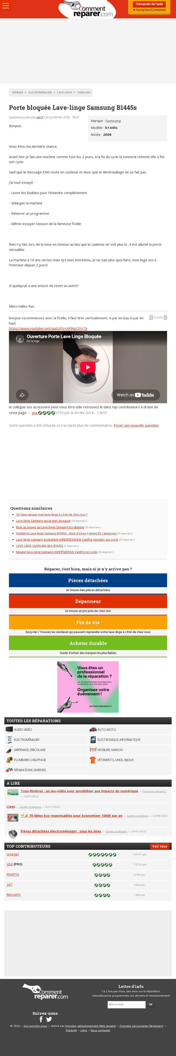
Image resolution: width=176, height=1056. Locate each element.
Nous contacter (100, 1030)
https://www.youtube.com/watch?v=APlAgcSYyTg (48, 328)
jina (35, 412)
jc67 (10, 884)
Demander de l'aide (149, 4)
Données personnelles (134, 1026)
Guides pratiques (30, 807)
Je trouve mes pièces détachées (88, 590)
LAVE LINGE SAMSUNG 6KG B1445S (39, 546)
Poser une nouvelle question (136, 425)
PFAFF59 (13, 874)
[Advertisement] (88, 51)
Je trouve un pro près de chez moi (88, 611)
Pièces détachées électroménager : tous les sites (61, 831)
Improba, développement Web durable (90, 1026)
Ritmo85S (14, 894)
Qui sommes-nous (35, 1026)
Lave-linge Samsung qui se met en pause (43, 521)
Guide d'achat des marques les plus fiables (88, 653)
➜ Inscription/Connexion (149, 10)
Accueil (88, 9)
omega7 (13, 854)
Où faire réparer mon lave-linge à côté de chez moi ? (51, 514)
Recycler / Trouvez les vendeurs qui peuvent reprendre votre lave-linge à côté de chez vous (88, 632)
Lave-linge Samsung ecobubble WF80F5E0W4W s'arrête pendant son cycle (67, 539)
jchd (10, 864)
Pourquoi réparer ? (155, 791)
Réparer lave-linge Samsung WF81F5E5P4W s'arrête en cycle (56, 552)
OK (150, 1004)
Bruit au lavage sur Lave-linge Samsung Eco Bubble (50, 527)
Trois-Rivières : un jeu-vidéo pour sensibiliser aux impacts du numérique (79, 791)
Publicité (71, 1030)
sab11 (40, 117)
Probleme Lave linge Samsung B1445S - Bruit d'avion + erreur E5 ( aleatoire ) (66, 533)
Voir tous (159, 846)
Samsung (113, 120)
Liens (11, 806)
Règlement (156, 1026)
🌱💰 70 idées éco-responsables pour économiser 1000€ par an (71, 815)
